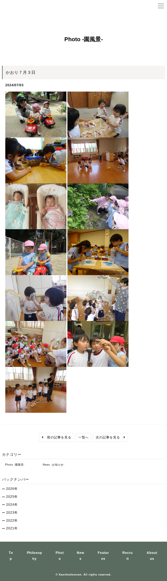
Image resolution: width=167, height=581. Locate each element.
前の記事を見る (57, 437)
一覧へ (83, 437)
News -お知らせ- (52, 464)
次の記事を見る (109, 437)
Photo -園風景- (13, 464)
